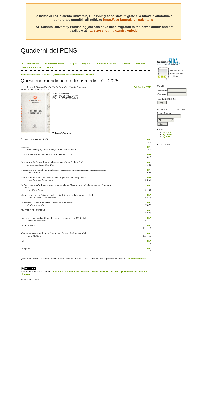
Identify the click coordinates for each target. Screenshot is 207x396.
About (50, 67)
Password (161, 94)
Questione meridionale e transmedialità (73, 74)
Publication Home (54, 64)
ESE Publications (30, 64)
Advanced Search (106, 64)
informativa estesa (137, 258)
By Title (166, 137)
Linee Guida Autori (31, 67)
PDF (149, 139)
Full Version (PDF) (142, 87)
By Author (167, 134)
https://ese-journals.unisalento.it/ (128, 19)
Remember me (169, 99)
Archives (140, 64)
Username (162, 90)
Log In (73, 64)
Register (86, 64)
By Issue (167, 132)
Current (126, 64)
